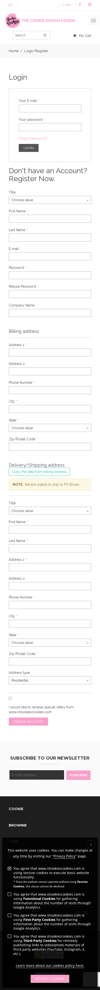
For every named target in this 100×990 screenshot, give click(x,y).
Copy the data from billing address (39, 472)
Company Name (21, 305)
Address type (19, 673)
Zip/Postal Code (23, 439)
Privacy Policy (64, 856)
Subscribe (78, 775)
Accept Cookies (49, 979)
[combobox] (50, 200)
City (13, 401)
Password (17, 268)
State (13, 420)
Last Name (18, 230)
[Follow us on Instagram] (89, 4)
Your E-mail (29, 101)
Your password (31, 119)
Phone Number (21, 383)
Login (66, 5)
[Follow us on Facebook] (80, 4)
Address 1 (17, 345)
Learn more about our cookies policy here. (50, 965)
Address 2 (17, 364)
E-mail (15, 249)
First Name (18, 211)
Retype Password (23, 286)
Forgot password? (33, 138)
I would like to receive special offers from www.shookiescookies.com (41, 709)
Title (12, 192)
